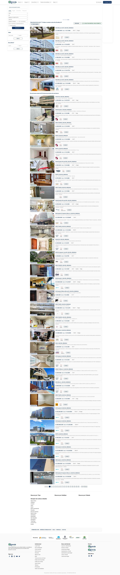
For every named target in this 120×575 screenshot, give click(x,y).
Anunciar (99, 2)
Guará (32, 507)
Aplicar (18, 38)
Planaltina (33, 510)
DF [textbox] (9, 15)
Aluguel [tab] (13, 10)
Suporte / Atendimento (66, 545)
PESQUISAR (17, 27)
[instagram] (14, 556)
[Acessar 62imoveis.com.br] (92, 550)
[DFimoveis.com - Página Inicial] (12, 2)
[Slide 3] (68, 20)
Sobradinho (33, 519)
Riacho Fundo (33, 513)
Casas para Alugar (65, 556)
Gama (32, 505)
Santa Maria (33, 516)
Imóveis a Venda (65, 547)
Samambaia (33, 514)
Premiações (37, 566)
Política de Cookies (39, 561)
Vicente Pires (33, 522)
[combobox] (18, 13)
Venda (19, 2)
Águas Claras (33, 500)
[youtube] (17, 556)
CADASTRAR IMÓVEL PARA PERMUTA (92, 23)
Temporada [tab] (24, 10)
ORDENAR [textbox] (77, 23)
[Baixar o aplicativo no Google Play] (92, 556)
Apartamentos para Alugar (67, 552)
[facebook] (9, 556)
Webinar (36, 565)
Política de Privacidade (39, 559)
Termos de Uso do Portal (40, 558)
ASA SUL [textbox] (10, 19)
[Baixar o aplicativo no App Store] (89, 556)
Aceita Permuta (13, 25)
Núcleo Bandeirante (35, 508)
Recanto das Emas (34, 511)
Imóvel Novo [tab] (18, 10)
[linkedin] (12, 556)
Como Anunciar (38, 549)
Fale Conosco (38, 551)
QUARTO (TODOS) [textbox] (12, 21)
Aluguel (26, 2)
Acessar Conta (108, 2)
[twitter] (19, 556)
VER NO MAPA (35, 24)
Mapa (54, 2)
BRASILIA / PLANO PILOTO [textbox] (13, 17)
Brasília (32, 524)
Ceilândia (33, 502)
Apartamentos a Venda (66, 551)
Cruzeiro (32, 503)
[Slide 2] (66, 20)
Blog (36, 556)
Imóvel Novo (34, 2)
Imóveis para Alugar (66, 549)
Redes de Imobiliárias (45, 2)
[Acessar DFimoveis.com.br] (92, 546)
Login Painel (37, 545)
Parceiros (37, 552)
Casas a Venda (65, 554)
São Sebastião (34, 517)
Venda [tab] (10, 10)
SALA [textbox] (10, 13)
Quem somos (37, 563)
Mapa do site (37, 554)
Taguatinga (33, 521)
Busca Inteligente (38, 547)
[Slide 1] (64, 20)
